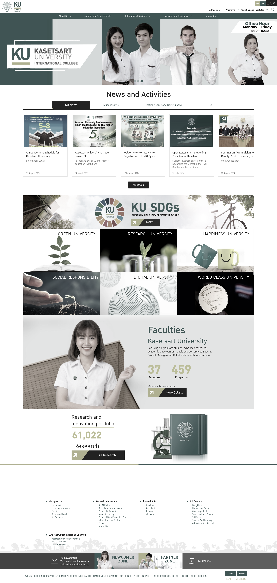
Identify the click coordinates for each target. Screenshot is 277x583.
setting (231, 573)
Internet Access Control (109, 520)
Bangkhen (197, 505)
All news (138, 185)
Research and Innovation (176, 16)
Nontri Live (104, 526)
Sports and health (60, 514)
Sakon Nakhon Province (203, 513)
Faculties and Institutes (252, 10)
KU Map (149, 511)
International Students (136, 16)
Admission (214, 10)
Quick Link (150, 508)
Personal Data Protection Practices (115, 517)
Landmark (56, 505)
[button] (135, 81)
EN (262, 3)
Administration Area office (204, 522)
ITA (210, 105)
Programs (230, 10)
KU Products (57, 517)
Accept (242, 573)
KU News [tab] (71, 105)
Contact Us (210, 16)
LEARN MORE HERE (236, 579)
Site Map (149, 514)
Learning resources (61, 508)
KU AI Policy (104, 505)
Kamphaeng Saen (200, 508)
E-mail (102, 523)
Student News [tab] (111, 105)
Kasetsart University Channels (66, 539)
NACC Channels (59, 541)
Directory (149, 505)
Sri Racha (196, 517)
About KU (63, 16)
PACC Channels (59, 544)
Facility (55, 511)
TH (257, 3)
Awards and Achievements (98, 16)
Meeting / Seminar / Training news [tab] (163, 105)
